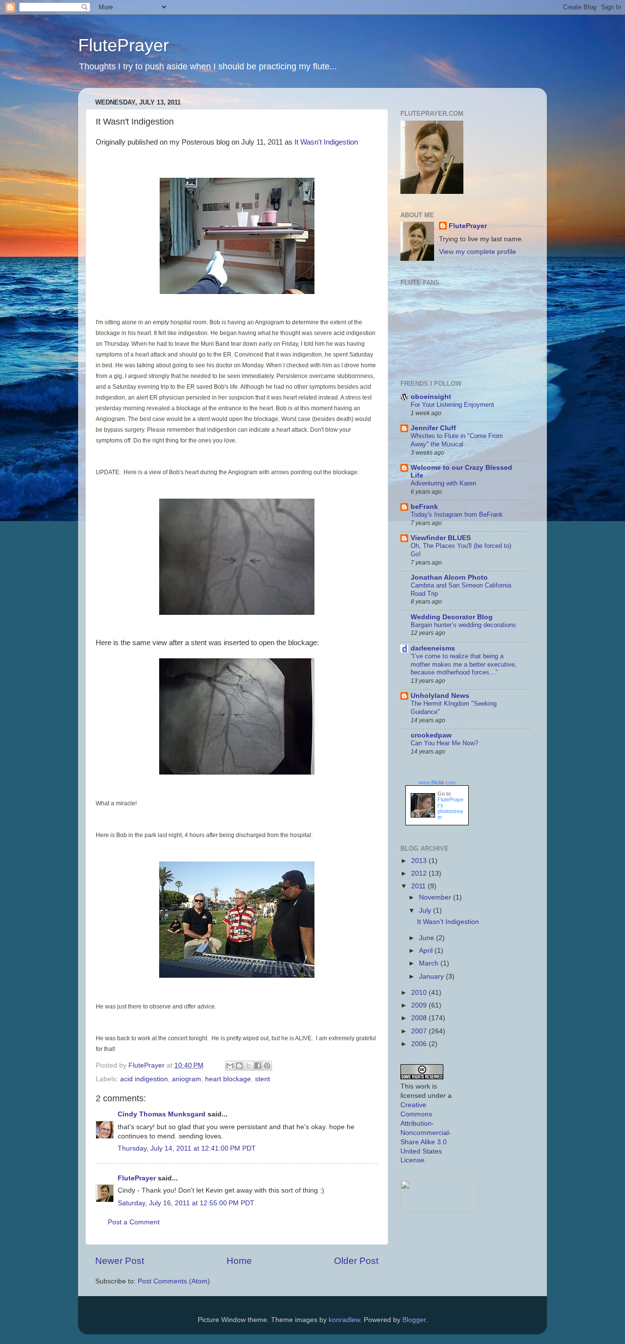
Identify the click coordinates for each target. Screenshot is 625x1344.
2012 (420, 873)
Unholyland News (440, 695)
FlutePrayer (123, 45)
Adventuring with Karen (443, 483)
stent (262, 1079)
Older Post (356, 1261)
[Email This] (230, 1066)
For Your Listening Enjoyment (452, 404)
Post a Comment (134, 1222)
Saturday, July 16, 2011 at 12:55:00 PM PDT (186, 1203)
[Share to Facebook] (258, 1066)
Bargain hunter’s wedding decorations (463, 625)
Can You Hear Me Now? (444, 743)
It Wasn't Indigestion (326, 142)
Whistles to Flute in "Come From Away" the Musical (457, 440)
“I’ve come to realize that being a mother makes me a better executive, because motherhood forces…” (464, 664)
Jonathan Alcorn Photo (449, 577)
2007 (420, 1031)
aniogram (186, 1079)
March (429, 963)
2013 (420, 860)
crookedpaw (431, 735)
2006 (420, 1044)
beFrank (424, 506)
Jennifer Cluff (433, 428)
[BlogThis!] (239, 1066)
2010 (420, 992)
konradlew (344, 1319)
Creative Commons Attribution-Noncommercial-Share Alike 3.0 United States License (425, 1132)
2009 (420, 1005)
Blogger (414, 1319)
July (426, 910)
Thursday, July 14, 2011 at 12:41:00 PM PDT (187, 1148)
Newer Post (119, 1261)
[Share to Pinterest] (267, 1066)
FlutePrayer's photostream (450, 808)
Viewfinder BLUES (441, 538)
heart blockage (228, 1079)
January (432, 976)
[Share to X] (248, 1066)
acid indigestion (144, 1079)
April (427, 950)
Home (239, 1261)
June (427, 938)
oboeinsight (431, 396)
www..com (437, 782)
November (436, 897)
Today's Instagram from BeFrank (457, 514)
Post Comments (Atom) (174, 1281)
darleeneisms (433, 648)
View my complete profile (477, 251)
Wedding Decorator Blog (452, 617)
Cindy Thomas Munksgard (162, 1114)
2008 (420, 1018)
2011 (419, 886)
